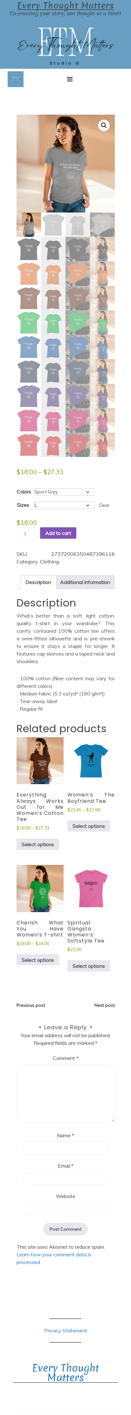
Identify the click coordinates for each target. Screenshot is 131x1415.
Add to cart (58, 533)
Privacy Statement (65, 1330)
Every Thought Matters (65, 6)
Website (65, 1196)
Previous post (31, 1005)
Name (65, 1135)
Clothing (49, 561)
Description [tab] (38, 582)
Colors (24, 491)
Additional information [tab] (85, 582)
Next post (104, 1005)
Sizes (23, 505)
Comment (66, 1058)
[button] (104, 125)
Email (65, 1166)
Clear (104, 505)
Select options (38, 844)
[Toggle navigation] (70, 79)
